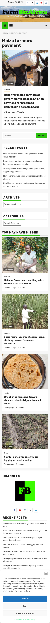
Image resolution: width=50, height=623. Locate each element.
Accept (25, 598)
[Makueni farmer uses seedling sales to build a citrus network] (25, 255)
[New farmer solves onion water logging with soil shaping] (25, 431)
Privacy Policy (19, 619)
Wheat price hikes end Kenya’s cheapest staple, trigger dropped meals (22, 400)
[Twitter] (30, 510)
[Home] (5, 26)
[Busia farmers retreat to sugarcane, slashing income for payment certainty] (25, 311)
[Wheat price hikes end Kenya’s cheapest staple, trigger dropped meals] (25, 371)
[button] (46, 573)
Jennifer (22, 288)
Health (6, 393)
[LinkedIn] (36, 510)
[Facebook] (14, 510)
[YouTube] (20, 510)
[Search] (46, 25)
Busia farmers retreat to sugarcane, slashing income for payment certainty (24, 340)
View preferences (25, 613)
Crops (6, 453)
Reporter (21, 112)
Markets (7, 90)
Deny (25, 606)
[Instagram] (25, 510)
